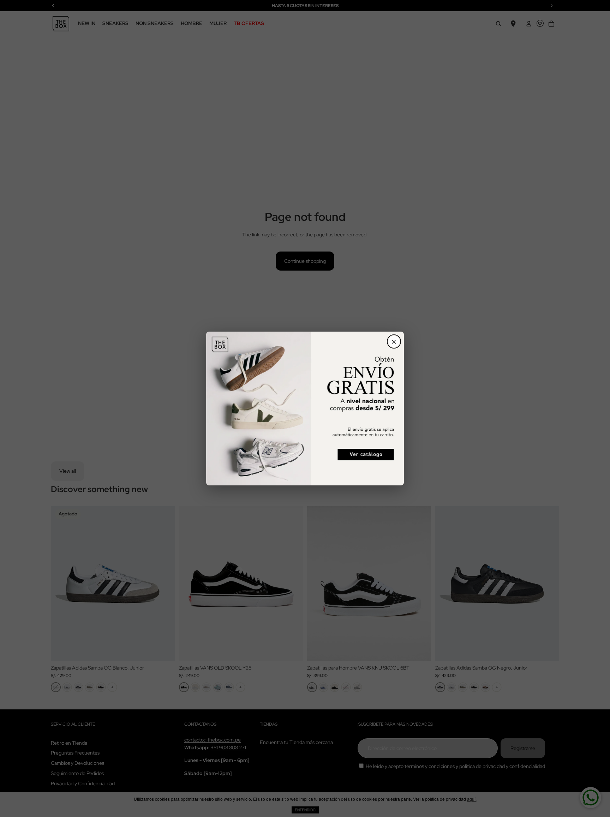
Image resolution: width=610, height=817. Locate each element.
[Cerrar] (394, 341)
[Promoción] (305, 408)
